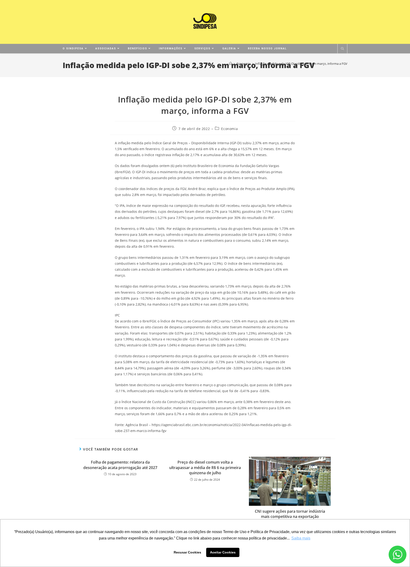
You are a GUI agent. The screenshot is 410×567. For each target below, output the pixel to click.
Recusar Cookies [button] (187, 552)
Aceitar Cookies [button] (223, 552)
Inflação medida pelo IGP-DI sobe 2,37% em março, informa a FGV (301, 63)
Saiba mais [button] (300, 538)
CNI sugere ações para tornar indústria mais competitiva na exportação (290, 514)
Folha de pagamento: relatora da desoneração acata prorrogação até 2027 (120, 465)
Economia (229, 128)
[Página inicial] (230, 63)
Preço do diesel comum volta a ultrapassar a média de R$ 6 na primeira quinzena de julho (205, 467)
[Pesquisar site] (342, 48)
